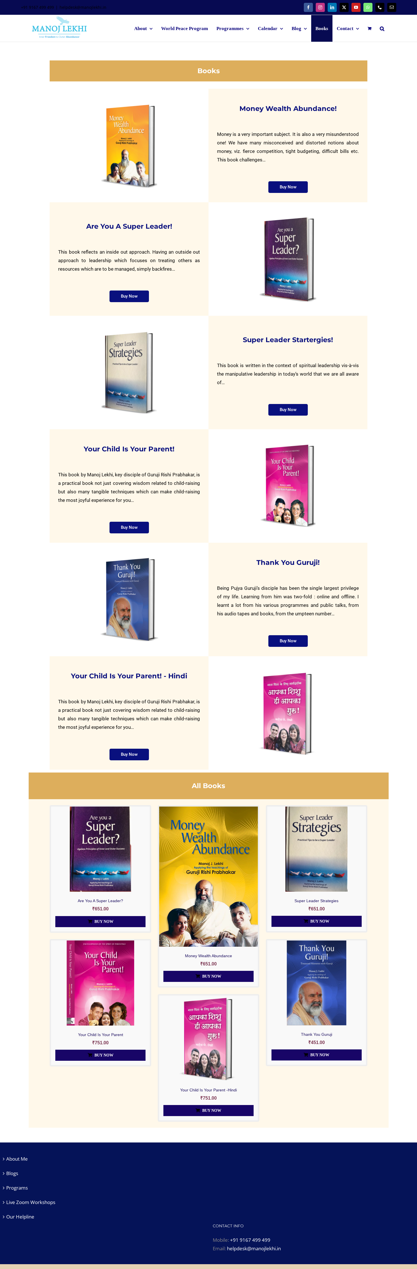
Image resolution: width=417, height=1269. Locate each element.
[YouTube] (356, 7)
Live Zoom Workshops (30, 1202)
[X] (344, 7)
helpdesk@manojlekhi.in (83, 7)
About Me (17, 1159)
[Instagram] (320, 7)
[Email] (391, 7)
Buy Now (103, 921)
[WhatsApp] (367, 7)
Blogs (12, 1173)
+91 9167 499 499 (250, 1240)
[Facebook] (308, 7)
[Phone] (379, 7)
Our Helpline (20, 1216)
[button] (382, 28)
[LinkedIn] (332, 7)
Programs (17, 1187)
